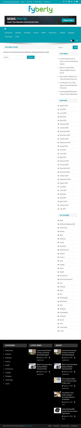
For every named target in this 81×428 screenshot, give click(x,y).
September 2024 (65, 179)
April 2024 (63, 198)
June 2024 (63, 190)
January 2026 (64, 128)
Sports (62, 320)
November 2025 (65, 135)
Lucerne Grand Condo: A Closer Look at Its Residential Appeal (69, 61)
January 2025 (64, 164)
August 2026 (64, 105)
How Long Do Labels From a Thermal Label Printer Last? (68, 78)
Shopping (71, 33)
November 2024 (65, 172)
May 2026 (63, 117)
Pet (61, 294)
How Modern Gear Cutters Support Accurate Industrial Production (68, 85)
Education (27, 33)
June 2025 (63, 153)
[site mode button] (72, 41)
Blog (61, 235)
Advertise (29, 1)
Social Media (64, 312)
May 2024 (63, 194)
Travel (17, 36)
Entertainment (64, 250)
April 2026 (63, 120)
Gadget (62, 264)
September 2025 (65, 142)
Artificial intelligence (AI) (67, 224)
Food (61, 261)
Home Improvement (66, 279)
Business (18, 33)
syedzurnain (40, 360)
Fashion (62, 253)
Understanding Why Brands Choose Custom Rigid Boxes (68, 93)
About (22, 1)
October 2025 (64, 139)
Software (63, 316)
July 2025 (63, 150)
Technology (8, 36)
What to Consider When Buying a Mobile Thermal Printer (67, 70)
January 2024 (64, 205)
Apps (61, 220)
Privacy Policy (38, 1)
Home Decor (53, 33)
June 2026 (63, 113)
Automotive (8, 33)
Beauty (62, 231)
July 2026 (63, 109)
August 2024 (64, 183)
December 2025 (65, 131)
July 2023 (63, 209)
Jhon (63, 404)
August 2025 (64, 146)
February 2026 (64, 124)
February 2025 (64, 161)
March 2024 (63, 201)
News (61, 290)
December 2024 (65, 168)
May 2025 (63, 157)
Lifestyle (62, 33)
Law (61, 283)
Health (44, 33)
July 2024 (63, 187)
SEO (61, 305)
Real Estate (63, 301)
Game (62, 268)
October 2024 (64, 176)
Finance (36, 33)
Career (62, 242)
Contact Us (47, 1)
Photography (64, 298)
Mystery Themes (28, 426)
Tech (61, 323)
